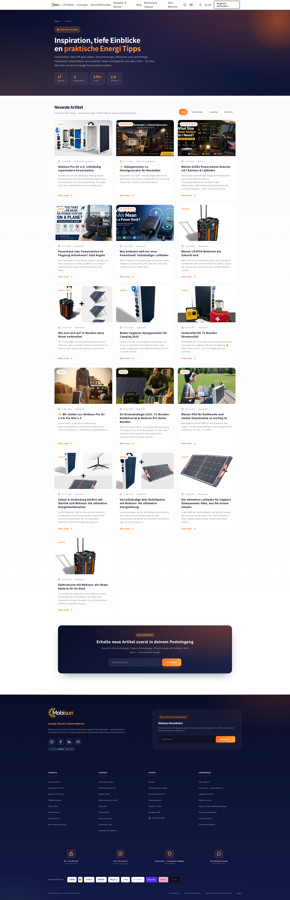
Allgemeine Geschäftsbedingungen (213, 806)
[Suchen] (185, 5)
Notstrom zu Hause (106, 782)
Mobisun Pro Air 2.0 (56, 788)
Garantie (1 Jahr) (155, 806)
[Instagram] (51, 741)
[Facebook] (60, 741)
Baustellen (102, 806)
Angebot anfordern (222, 4)
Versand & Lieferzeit (157, 794)
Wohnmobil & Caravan (107, 788)
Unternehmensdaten (207, 824)
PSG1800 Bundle (54, 800)
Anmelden (171, 662)
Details (239, 893)
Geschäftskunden (101, 4)
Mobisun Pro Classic (56, 794)
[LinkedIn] (69, 741)
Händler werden (205, 800)
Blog (139, 4)
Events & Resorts (105, 818)
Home (57, 21)
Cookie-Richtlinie (205, 818)
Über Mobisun (173, 5)
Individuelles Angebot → (108, 831)
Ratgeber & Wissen (119, 5)
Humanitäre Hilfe (105, 824)
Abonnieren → (225, 739)
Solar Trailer (53, 806)
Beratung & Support (150, 5)
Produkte (69, 4)
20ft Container (54, 812)
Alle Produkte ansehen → (58, 824)
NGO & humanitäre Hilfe (107, 800)
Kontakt (152, 782)
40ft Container (54, 818)
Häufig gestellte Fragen (158, 788)
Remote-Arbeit (104, 794)
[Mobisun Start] (57, 5)
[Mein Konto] (200, 5)
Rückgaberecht (155, 812)
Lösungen (82, 4)
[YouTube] (78, 741)
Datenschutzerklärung (208, 812)
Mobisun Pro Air (54, 782)
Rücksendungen (155, 800)
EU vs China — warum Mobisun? (211, 788)
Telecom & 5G (103, 812)
